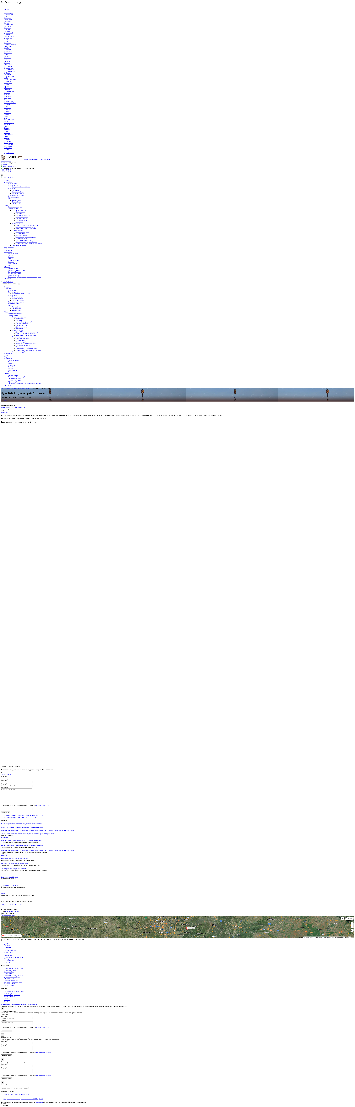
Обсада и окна (8, 247)
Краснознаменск (9, 71)
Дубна (6, 41)
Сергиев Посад (9, 119)
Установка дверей (17, 223)
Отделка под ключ (17, 230)
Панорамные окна (21, 218)
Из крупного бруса (18, 193)
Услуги (6, 205)
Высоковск (7, 28)
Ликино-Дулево (9, 76)
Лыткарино (8, 83)
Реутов (6, 114)
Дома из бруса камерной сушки (14, 975)
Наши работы (10, 388)
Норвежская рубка (10, 970)
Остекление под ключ (19, 210)
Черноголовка (8, 134)
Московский (8, 88)
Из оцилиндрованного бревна (13, 957)
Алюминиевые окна (22, 217)
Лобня (6, 78)
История (10, 257)
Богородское (8, 19)
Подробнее (4, 412)
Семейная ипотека (10, 996)
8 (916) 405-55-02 (6, 170)
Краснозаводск (9, 69)
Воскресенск (8, 26)
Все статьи (4, 855)
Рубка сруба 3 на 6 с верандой (20, 817)
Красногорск (8, 68)
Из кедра (7, 959)
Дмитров (7, 34)
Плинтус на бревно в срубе (16, 270)
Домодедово (8, 38)
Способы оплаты (13, 260)
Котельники (8, 64)
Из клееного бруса (17, 192)
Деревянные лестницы (23, 238)
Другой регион (9, 153)
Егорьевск (7, 43)
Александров (8, 13)
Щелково (7, 139)
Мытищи (7, 89)
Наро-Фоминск (9, 91)
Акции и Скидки (13, 253)
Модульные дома (13, 197)
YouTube (3, 893)
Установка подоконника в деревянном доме (14, 863)
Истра (6, 54)
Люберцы (7, 84)
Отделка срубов (13, 208)
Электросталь (8, 144)
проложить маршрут (8, 915)
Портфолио (8, 250)
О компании (8, 252)
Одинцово (7, 96)
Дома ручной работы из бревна (14, 968)
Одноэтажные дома (10, 949)
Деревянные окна (21, 220)
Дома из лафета (13, 183)
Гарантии (7, 1000)
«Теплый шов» (20, 233)
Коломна (7, 61)
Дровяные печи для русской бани (26, 242)
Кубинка (7, 73)
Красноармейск (9, 66)
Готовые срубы (13, 268)
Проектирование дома (15, 207)
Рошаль (6, 116)
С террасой (7, 954)
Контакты (7, 278)
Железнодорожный (10, 44)
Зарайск (6, 48)
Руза (5, 118)
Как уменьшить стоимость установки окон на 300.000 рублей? (23, 1099)
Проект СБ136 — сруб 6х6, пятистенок (13, 407)
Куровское (7, 74)
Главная (6, 180)
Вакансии (11, 262)
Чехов (6, 136)
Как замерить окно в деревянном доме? (13, 868)
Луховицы (7, 81)
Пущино (7, 111)
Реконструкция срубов (19, 245)
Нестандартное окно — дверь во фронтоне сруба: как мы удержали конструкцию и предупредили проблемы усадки (37, 850)
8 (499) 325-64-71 (6, 171)
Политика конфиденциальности (11, 1004)
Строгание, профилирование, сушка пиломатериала (24, 277)
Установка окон (20, 212)
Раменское (7, 113)
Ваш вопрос (4, 787)
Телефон (4, 784)
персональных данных (43, 805)
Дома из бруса (12, 188)
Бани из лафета (16, 203)
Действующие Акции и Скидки (14, 991)
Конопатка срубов (21, 235)
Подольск (7, 106)
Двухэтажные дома (10, 950)
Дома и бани (8, 182)
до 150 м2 (7, 945)
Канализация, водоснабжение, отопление (29, 243)
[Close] (2, 1008)
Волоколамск (8, 24)
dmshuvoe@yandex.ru (9, 166)
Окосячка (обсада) (10, 983)
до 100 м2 (7, 944)
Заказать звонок (6, 161)
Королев (7, 63)
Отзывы (10, 255)
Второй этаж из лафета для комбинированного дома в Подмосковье (22, 845)
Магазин (7, 267)
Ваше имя (4, 780)
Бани (9, 198)
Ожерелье (7, 98)
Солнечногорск (9, 123)
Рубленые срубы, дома (22, 388)
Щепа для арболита (14, 275)
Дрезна (6, 39)
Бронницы (7, 21)
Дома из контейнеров (11, 980)
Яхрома (6, 149)
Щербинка (7, 141)
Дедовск (7, 31)
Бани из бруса (16, 202)
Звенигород (8, 49)
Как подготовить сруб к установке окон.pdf (17, 1094)
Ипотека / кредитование (12, 995)
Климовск (7, 58)
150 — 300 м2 (8, 947)
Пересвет (7, 104)
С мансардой (8, 952)
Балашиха (7, 18)
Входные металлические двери (25, 227)
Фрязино (7, 129)
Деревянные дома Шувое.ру (9, 877)
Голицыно (7, 29)
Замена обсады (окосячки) (24, 215)
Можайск (7, 86)
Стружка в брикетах (14, 272)
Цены (6, 248)
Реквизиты (11, 258)
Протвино (7, 108)
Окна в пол (19, 222)
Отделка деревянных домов (13, 982)
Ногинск (7, 93)
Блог (9, 265)
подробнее (39, 1102)
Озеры (6, 99)
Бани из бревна (16, 200)
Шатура (6, 138)
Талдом (6, 126)
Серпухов (7, 121)
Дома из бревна (13, 185)
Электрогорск (8, 143)
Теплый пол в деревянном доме (26, 237)
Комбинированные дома (16, 195)
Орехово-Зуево (9, 101)
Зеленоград (8, 51)
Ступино (7, 124)
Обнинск (7, 94)
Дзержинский (8, 33)
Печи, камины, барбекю (23, 240)
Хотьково (7, 133)
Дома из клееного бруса (12, 977)
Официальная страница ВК (9, 885)
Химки (6, 131)
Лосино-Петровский (10, 79)
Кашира (6, 56)
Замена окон (19, 213)
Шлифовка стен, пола (22, 232)
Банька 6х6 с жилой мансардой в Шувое (23, 815)
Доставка (7, 998)
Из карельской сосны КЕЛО (21, 187)
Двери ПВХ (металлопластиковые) (27, 225)
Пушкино (7, 109)
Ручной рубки (8, 955)
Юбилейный (8, 148)
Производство (12, 263)
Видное (6, 23)
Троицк (6, 128)
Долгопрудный (9, 36)
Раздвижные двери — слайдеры (26, 228)
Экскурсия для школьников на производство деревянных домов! (21, 840)
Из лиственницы (9, 960)
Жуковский (8, 46)
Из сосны (7, 962)
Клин (6, 59)
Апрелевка (7, 16)
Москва (6, 9)
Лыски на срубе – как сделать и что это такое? (15, 858)
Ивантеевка (8, 53)
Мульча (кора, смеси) (14, 273)
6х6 (5, 400)
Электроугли (8, 146)
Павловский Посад (10, 103)
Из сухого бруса (17, 190)
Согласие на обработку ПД (29, 1004)
